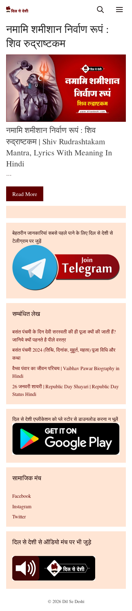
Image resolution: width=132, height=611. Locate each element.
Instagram (21, 506)
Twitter (19, 516)
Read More (24, 194)
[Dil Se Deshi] (17, 9)
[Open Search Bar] (100, 9)
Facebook (21, 496)
